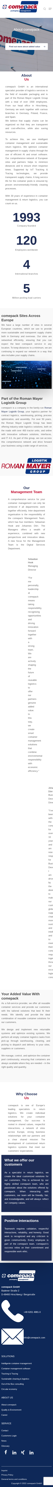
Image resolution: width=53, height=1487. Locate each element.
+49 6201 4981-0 (32, 1312)
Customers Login (9, 1435)
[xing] (22, 1454)
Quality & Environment (11, 1410)
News (4, 1441)
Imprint (4, 1470)
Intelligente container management (16, 1363)
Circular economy (9, 1389)
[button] (50, 8)
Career (4, 1415)
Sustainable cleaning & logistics (15, 1379)
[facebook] (5, 1453)
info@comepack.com (34, 1337)
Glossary (5, 1446)
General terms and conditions (14, 1479)
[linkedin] (14, 1454)
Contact (4, 1430)
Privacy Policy (7, 1475)
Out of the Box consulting (12, 1384)
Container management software (15, 1368)
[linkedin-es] (31, 1454)
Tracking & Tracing (9, 1374)
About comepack (8, 1405)
